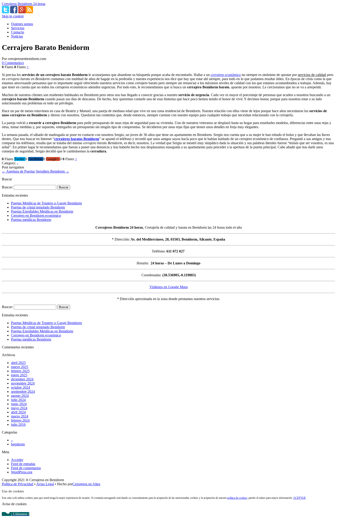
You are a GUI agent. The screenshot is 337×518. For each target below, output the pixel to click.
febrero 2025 (20, 371)
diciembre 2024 (22, 379)
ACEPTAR (299, 497)
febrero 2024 (20, 420)
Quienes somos (22, 24)
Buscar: (7, 187)
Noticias (17, 36)
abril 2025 (18, 363)
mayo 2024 (19, 408)
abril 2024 (18, 412)
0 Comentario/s (13, 63)
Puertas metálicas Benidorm (31, 220)
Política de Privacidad (17, 484)
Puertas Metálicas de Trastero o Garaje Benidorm (46, 203)
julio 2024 (18, 400)
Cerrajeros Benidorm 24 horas (23, 4)
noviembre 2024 (23, 383)
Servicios (17, 28)
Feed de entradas (23, 464)
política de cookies (237, 497)
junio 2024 (19, 404)
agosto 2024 (20, 396)
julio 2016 (18, 424)
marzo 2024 (19, 416)
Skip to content (13, 16)
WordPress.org (21, 472)
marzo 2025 (19, 367)
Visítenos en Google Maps (168, 287)
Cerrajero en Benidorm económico (36, 215)
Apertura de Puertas (18, 171)
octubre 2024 (20, 387)
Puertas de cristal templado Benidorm (38, 207)
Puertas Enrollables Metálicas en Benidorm (42, 211)
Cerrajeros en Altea (86, 484)
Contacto (17, 32)
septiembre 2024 (23, 391)
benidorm (18, 444)
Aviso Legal (45, 484)
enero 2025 (19, 375)
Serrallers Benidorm (52, 171)
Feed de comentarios (26, 468)
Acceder (17, 460)
